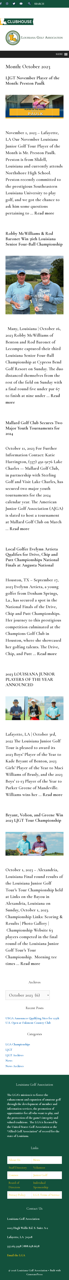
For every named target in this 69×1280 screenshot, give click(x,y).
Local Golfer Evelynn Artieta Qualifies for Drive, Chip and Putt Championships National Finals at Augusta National (32, 557)
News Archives (14, 1066)
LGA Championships (17, 1044)
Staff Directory (18, 1167)
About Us (14, 1160)
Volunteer (39, 1167)
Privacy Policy (17, 1195)
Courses (13, 1175)
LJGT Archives (14, 1055)
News (8, 1060)
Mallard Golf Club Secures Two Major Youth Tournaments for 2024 (33, 428)
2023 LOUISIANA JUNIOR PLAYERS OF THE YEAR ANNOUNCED (30, 679)
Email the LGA (16, 1255)
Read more (44, 213)
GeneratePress (34, 1274)
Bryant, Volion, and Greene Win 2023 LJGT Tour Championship (34, 817)
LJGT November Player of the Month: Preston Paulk (32, 80)
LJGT (8, 1050)
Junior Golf (40, 1175)
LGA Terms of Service (46, 1195)
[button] (59, 54)
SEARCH (39, 3)
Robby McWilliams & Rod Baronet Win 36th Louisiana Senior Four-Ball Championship (34, 239)
